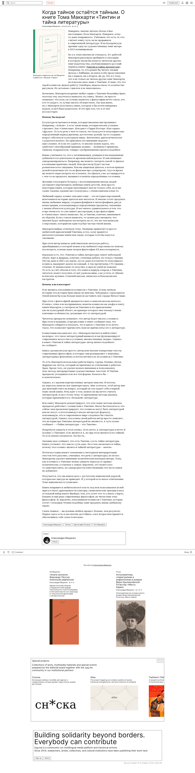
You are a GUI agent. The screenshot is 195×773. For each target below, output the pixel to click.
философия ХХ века (82, 525)
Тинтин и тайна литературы (103, 66)
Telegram (134, 763)
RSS (160, 763)
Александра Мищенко (51, 26)
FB (138, 763)
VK (140, 763)
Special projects (40, 660)
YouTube (151, 763)
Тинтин (68, 525)
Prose (118, 572)
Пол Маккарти (99, 525)
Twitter (157, 763)
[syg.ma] (3, 2)
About (47, 758)
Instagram (145, 763)
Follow (55, 542)
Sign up (38, 758)
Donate (50, 3)
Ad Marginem (55, 572)
